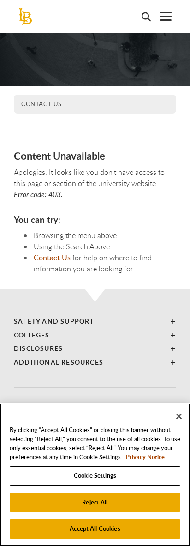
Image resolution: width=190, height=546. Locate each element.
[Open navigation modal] (161, 16)
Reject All (94, 502)
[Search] (141, 16)
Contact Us (41, 104)
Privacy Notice (145, 457)
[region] (95, 474)
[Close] (179, 416)
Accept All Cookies (95, 528)
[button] (95, 321)
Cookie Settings (95, 475)
